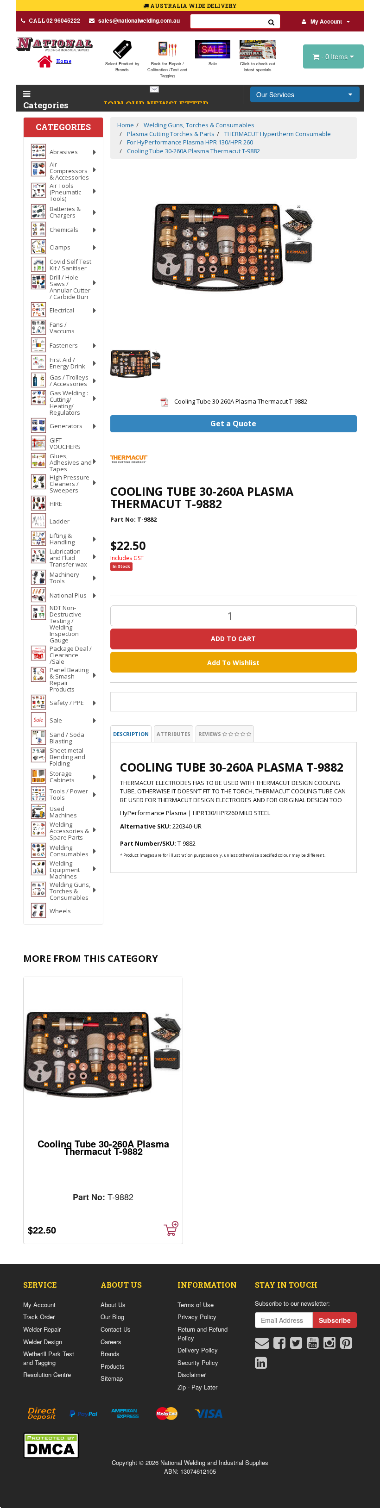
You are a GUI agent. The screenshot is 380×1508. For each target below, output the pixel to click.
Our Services (275, 94)
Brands (110, 1353)
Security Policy (197, 1362)
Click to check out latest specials (257, 67)
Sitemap (112, 1378)
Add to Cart (233, 638)
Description (131, 733)
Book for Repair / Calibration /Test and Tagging (167, 70)
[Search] (271, 21)
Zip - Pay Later (197, 1387)
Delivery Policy (197, 1350)
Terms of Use (195, 1304)
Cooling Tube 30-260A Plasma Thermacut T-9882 (103, 1147)
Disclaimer (191, 1374)
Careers (111, 1341)
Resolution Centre (47, 1374)
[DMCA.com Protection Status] (51, 1444)
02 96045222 (54, 20)
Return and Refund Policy (202, 1333)
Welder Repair (42, 1329)
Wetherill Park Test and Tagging (48, 1358)
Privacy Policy (196, 1316)
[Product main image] (233, 249)
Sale (213, 64)
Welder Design (42, 1341)
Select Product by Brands (122, 67)
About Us (113, 1304)
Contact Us (116, 1329)
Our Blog (112, 1316)
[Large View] (136, 365)
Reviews (210, 733)
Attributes (173, 733)
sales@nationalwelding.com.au (139, 20)
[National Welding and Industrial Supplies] (54, 43)
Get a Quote (233, 423)
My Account (326, 21)
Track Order (39, 1316)
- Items (335, 56)
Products (113, 1366)
